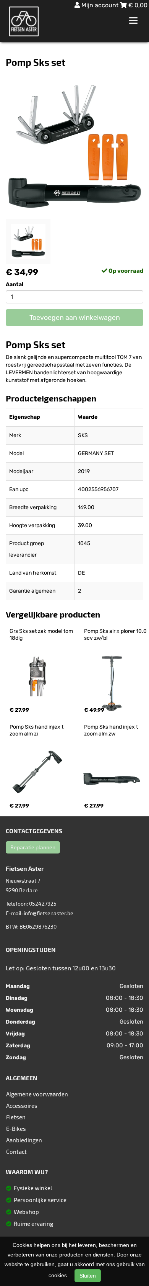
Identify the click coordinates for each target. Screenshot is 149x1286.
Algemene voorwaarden (37, 1094)
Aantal (14, 284)
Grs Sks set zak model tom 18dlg (42, 634)
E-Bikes (16, 1128)
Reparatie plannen (32, 847)
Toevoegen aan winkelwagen (74, 317)
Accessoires (21, 1105)
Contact (16, 1151)
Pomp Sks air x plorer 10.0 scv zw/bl (116, 634)
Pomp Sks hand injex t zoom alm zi (37, 730)
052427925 (43, 903)
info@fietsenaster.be (48, 913)
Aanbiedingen (24, 1140)
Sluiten (87, 1276)
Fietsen (16, 1117)
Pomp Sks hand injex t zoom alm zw (111, 730)
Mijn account (100, 5)
